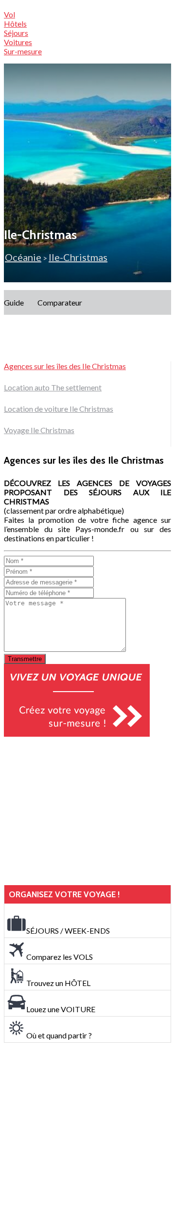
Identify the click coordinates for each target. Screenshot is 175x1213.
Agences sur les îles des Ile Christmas (65, 366)
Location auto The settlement (53, 387)
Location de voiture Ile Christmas (58, 408)
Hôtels (15, 23)
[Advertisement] (77, 811)
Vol (9, 14)
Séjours (16, 32)
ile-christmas (78, 257)
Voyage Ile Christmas (39, 430)
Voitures (18, 42)
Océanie (23, 257)
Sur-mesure (23, 51)
